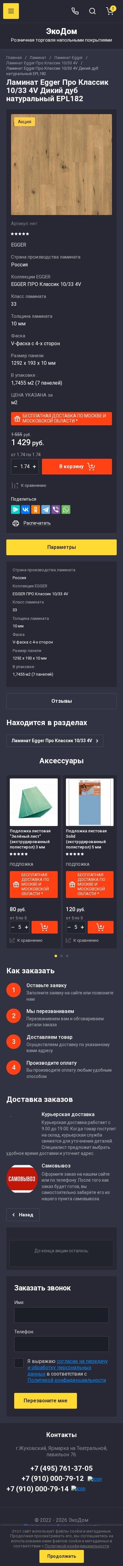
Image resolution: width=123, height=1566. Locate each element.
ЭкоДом (61, 31)
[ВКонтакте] (25, 509)
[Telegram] (45, 509)
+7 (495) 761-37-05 (61, 1468)
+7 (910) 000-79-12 (52, 1478)
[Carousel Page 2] (61, 956)
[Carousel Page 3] (67, 956)
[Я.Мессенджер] (15, 509)
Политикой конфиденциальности (66, 1380)
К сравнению (33, 485)
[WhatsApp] (66, 509)
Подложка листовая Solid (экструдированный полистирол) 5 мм (86, 839)
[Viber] (55, 509)
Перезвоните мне (45, 1401)
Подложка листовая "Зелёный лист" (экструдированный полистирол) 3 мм (30, 839)
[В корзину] (44, 927)
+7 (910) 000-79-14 (37, 1489)
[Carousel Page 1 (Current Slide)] (56, 956)
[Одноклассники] (35, 509)
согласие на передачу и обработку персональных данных (67, 1367)
